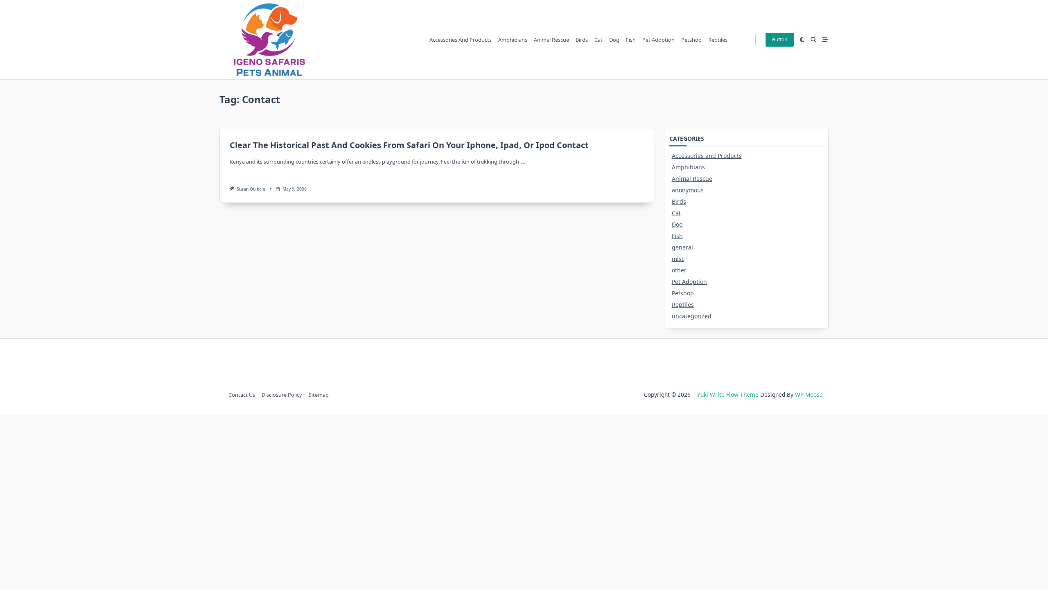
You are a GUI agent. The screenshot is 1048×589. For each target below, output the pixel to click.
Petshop (691, 39)
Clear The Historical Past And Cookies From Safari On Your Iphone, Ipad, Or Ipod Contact (409, 145)
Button (779, 39)
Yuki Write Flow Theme (728, 394)
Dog (614, 39)
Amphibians (512, 39)
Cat (598, 39)
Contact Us (241, 395)
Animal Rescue (551, 39)
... (523, 161)
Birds (582, 39)
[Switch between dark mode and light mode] (802, 39)
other (679, 270)
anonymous (688, 190)
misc (678, 259)
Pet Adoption (658, 39)
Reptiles (717, 39)
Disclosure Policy (282, 395)
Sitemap (319, 395)
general (682, 247)
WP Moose (809, 394)
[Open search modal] (813, 39)
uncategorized (691, 316)
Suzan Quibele (251, 189)
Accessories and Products (460, 39)
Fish (631, 39)
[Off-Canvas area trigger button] (825, 39)
